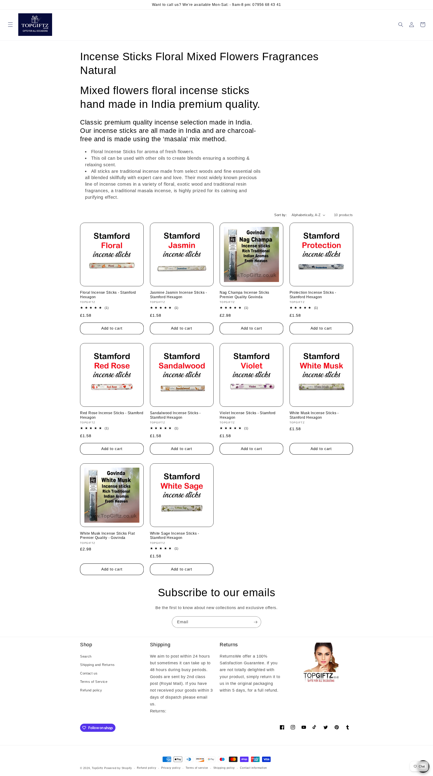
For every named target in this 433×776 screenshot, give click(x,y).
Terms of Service (94, 682)
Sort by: (280, 215)
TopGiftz (97, 768)
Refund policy (91, 690)
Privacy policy (171, 767)
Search (86, 656)
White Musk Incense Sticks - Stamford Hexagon (314, 415)
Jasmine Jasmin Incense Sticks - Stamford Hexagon (178, 295)
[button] (10, 24)
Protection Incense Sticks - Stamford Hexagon (313, 295)
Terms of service (197, 767)
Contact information (253, 767)
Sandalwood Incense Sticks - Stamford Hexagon (175, 415)
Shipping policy (224, 767)
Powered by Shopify (118, 768)
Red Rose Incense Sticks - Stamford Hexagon (111, 415)
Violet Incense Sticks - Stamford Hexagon (248, 415)
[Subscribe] (255, 622)
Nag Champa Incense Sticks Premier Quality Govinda (244, 295)
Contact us (89, 673)
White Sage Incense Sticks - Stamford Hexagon (174, 535)
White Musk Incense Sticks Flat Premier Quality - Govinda (107, 535)
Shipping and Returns (97, 665)
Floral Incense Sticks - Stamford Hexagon (108, 295)
